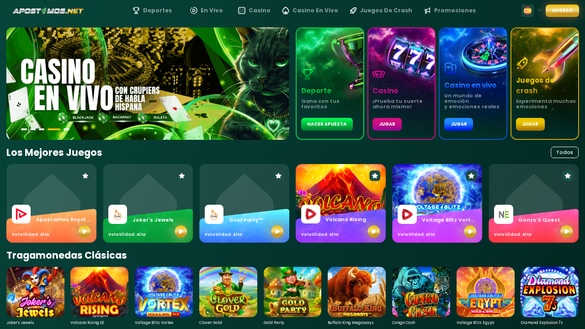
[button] (24, 129)
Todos (564, 152)
